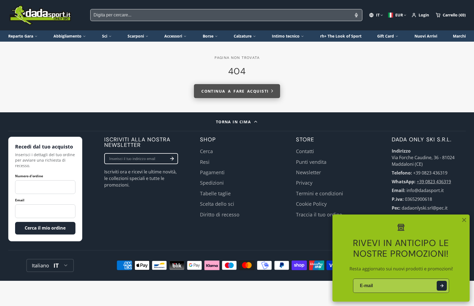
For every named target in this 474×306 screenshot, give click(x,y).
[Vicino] (464, 220)
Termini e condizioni (319, 193)
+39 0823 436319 (434, 182)
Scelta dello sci (217, 204)
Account (420, 15)
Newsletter (308, 172)
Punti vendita (311, 162)
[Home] (40, 15)
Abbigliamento (67, 36)
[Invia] (442, 286)
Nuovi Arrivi (425, 36)
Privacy (304, 182)
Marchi (459, 36)
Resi (205, 162)
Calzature (243, 36)
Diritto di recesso (219, 214)
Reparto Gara (20, 36)
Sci (104, 36)
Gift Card (385, 36)
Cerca (206, 151)
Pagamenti (212, 172)
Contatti (305, 151)
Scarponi (136, 36)
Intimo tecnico (286, 36)
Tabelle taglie (215, 193)
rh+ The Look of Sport (341, 36)
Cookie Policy (311, 204)
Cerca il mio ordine (45, 228)
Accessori (173, 36)
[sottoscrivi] (172, 158)
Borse (208, 36)
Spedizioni (212, 182)
